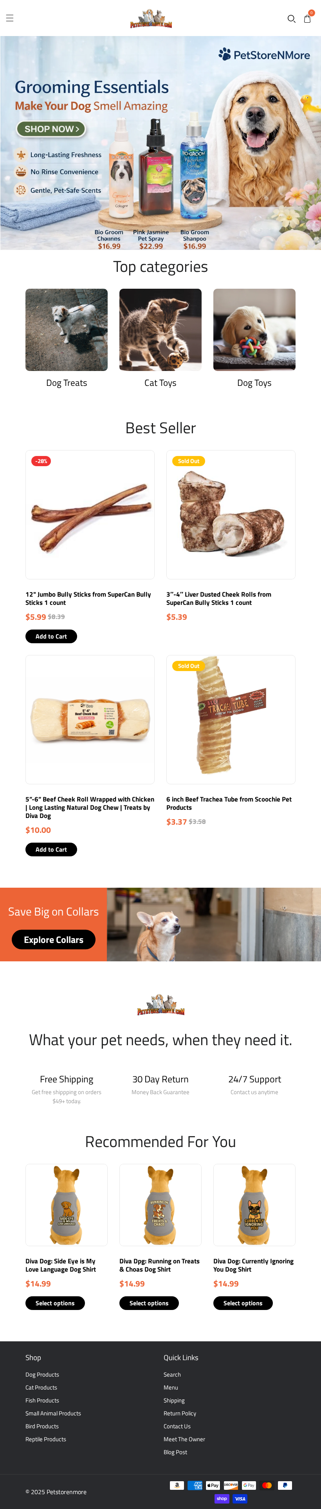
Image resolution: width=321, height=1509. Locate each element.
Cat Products (41, 1387)
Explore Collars (53, 939)
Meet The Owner (184, 1439)
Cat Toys (160, 382)
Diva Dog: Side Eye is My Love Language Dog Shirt (60, 1265)
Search (172, 1374)
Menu (171, 1387)
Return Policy (180, 1413)
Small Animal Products (53, 1413)
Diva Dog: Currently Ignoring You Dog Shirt (253, 1265)
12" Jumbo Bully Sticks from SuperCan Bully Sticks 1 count (88, 598)
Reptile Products (45, 1439)
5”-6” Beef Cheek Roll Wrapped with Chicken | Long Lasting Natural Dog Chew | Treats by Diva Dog (89, 807)
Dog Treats (66, 382)
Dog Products (42, 1374)
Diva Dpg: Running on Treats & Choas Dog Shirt (159, 1265)
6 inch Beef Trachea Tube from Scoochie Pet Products (229, 803)
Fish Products (42, 1400)
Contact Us (177, 1426)
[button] (292, 18)
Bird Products (42, 1426)
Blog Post (175, 1452)
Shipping (174, 1400)
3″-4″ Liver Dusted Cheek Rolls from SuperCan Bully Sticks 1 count (218, 598)
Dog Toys (254, 382)
